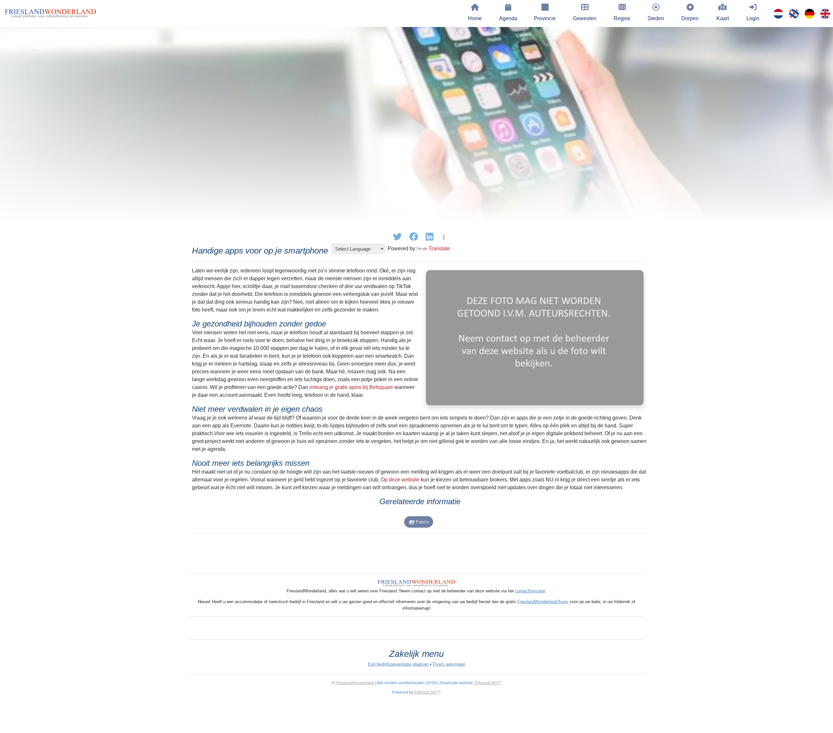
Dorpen (690, 18)
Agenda (508, 18)
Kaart (723, 18)
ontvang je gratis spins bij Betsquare (351, 387)
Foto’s (422, 521)
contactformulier (530, 590)
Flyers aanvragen (449, 664)
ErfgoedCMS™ (488, 683)
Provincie (545, 18)
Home (475, 18)
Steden (656, 18)
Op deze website (400, 479)
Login (752, 18)
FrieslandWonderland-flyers (542, 601)
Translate (439, 248)
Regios (622, 18)
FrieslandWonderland (354, 683)
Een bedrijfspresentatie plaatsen (398, 664)
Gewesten (584, 18)
